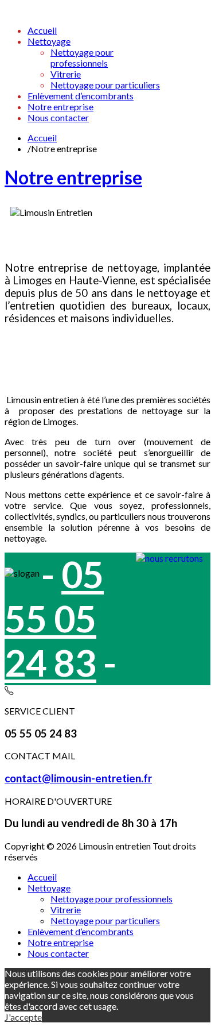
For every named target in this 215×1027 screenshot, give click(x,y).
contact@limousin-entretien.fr (78, 778)
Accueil (42, 137)
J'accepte (23, 1016)
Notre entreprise (73, 177)
